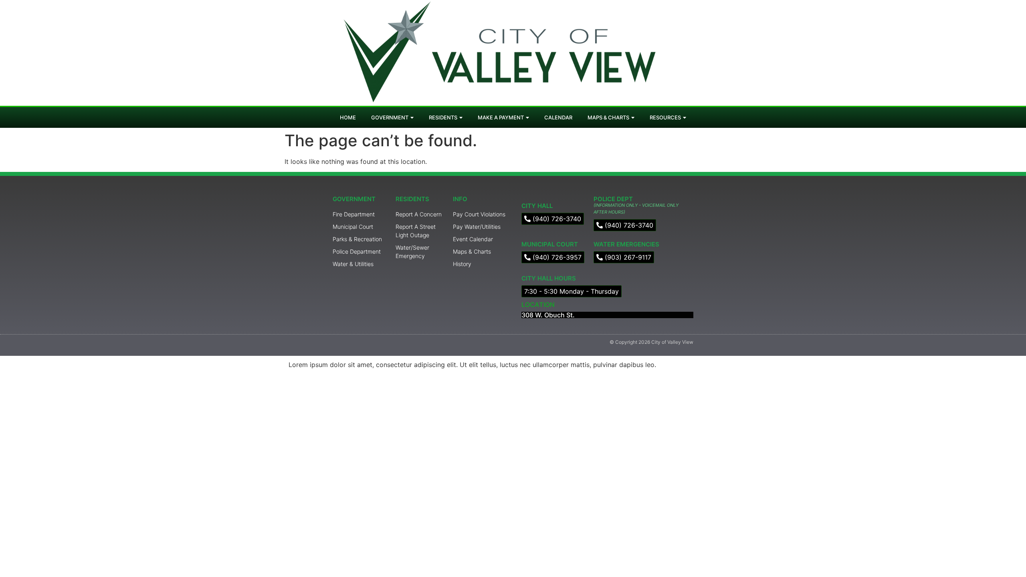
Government (389, 117)
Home (348, 117)
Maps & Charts (608, 117)
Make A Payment (501, 117)
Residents (443, 117)
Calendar (558, 117)
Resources (665, 117)
